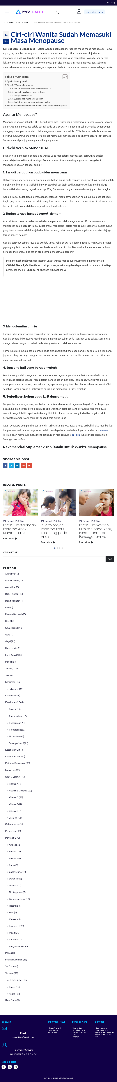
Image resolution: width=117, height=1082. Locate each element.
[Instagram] (16, 1067)
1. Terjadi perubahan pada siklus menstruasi (31, 88)
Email (29, 465)
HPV (11, 912)
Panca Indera (15, 716)
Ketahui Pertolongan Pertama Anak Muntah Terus (19, 529)
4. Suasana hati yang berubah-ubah (27, 99)
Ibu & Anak (10, 655)
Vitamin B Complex (18, 790)
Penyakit (9, 837)
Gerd (7, 634)
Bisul (7, 607)
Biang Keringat (12, 600)
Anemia (12, 851)
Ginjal (8, 641)
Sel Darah (10, 966)
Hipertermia (11, 648)
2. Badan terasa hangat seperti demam (29, 92)
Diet (7, 621)
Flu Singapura (16, 892)
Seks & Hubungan (14, 959)
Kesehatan (10, 702)
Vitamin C (13, 797)
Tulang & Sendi (16, 743)
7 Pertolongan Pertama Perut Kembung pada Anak (54, 531)
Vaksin (12, 993)
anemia (104, 430)
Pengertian (10, 831)
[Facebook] (4, 1067)
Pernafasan (15, 729)
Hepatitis (13, 905)
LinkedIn (17, 465)
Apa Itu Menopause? (17, 81)
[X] (10, 1067)
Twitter (11, 465)
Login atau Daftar (94, 11)
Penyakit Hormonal (18, 946)
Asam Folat (10, 573)
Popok (8, 952)
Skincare (9, 973)
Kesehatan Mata (13, 756)
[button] (57, 12)
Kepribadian (11, 695)
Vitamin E (13, 811)
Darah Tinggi (15, 878)
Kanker (12, 919)
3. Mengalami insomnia (22, 95)
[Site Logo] (29, 12)
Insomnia (9, 661)
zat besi (76, 434)
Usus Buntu (11, 1000)
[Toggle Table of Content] (63, 76)
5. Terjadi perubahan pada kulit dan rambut (31, 102)
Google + (23, 465)
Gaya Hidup (11, 627)
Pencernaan (15, 722)
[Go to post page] (20, 502)
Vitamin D (14, 804)
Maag (12, 932)
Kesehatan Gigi (12, 749)
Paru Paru (14, 939)
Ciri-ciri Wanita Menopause (20, 85)
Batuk (12, 865)
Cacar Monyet (16, 871)
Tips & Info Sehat (13, 980)
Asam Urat (10, 587)
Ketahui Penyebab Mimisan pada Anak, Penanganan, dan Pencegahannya (95, 531)
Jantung (9, 668)
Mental (12, 709)
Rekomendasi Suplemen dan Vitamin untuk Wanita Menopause (37, 105)
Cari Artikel (11, 552)
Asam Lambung (12, 580)
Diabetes (13, 885)
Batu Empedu (11, 593)
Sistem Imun (15, 736)
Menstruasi (11, 770)
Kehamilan (10, 681)
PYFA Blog (111, 3)
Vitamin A (13, 783)
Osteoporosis (12, 824)
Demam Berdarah (14, 614)
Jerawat (9, 675)
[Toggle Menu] (7, 12)
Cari (110, 559)
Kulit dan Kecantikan (15, 763)
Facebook (5, 465)
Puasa (12, 987)
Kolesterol (14, 926)
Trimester (14, 689)
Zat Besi (13, 817)
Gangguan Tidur (17, 899)
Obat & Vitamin (12, 776)
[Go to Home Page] (4, 22)
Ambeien (13, 844)
